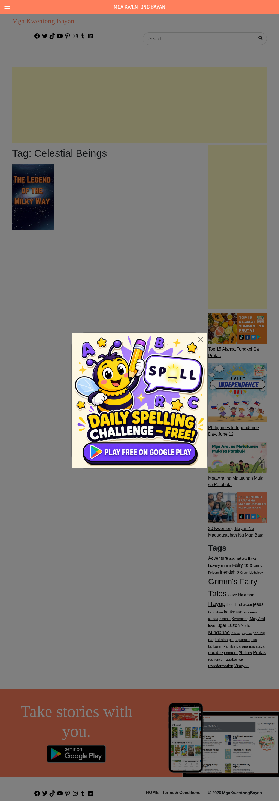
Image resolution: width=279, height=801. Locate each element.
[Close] (200, 339)
